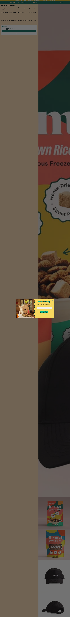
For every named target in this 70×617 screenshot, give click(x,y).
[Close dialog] (52, 300)
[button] (44, 311)
